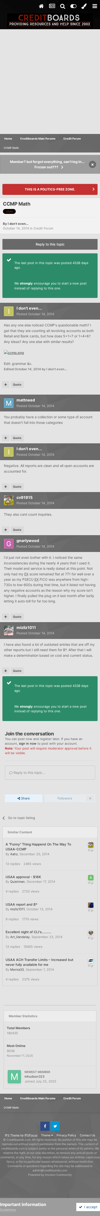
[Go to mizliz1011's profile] (9, 630)
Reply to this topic (50, 244)
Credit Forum (43, 228)
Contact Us (87, 1135)
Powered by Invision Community (50, 1175)
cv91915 (25, 497)
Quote (17, 384)
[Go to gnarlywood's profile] (9, 544)
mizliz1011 (26, 627)
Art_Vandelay (20, 937)
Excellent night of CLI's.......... (28, 932)
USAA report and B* (21, 904)
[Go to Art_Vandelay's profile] (90, 932)
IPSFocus (31, 1135)
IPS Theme (12, 1135)
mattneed (26, 400)
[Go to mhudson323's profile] (14, 1076)
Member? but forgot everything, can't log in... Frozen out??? (47, 164)
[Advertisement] (50, 82)
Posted (35, 314)
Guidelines (8, 1210)
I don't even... (18, 224)
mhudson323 (34, 1076)
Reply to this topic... (29, 772)
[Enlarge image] (14, 352)
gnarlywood (28, 540)
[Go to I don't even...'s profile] (9, 311)
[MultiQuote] (5, 384)
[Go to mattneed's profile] (9, 403)
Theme (46, 1135)
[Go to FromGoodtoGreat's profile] (90, 905)
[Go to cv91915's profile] (9, 500)
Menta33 (17, 969)
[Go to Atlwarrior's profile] (90, 877)
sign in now (27, 743)
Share (25, 798)
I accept (89, 1207)
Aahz (14, 854)
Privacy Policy (66, 1135)
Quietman (17, 882)
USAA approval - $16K (23, 877)
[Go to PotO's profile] (90, 960)
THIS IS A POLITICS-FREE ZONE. (50, 189)
